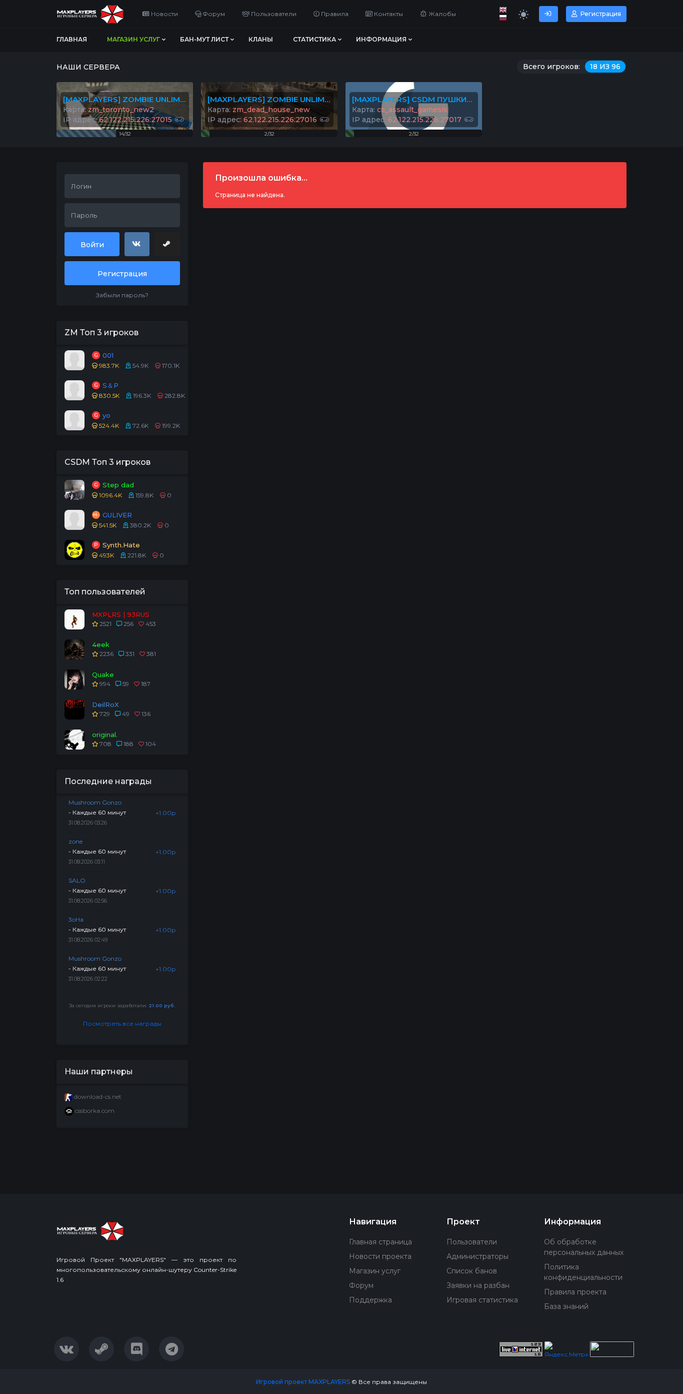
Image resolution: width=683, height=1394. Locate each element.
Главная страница (380, 1241)
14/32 (125, 134)
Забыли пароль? (122, 295)
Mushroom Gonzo (95, 802)
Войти (92, 244)
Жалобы (441, 14)
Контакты (387, 14)
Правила (334, 14)
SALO (77, 880)
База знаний (566, 1306)
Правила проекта (575, 1291)
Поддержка (370, 1299)
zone (75, 841)
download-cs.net (98, 1096)
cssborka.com (94, 1110)
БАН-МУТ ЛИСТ (204, 39)
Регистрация (600, 14)
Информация (381, 39)
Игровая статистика (482, 1299)
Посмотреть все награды (122, 1023)
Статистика (314, 39)
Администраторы (477, 1256)
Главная (71, 39)
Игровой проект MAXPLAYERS (303, 1381)
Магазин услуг (374, 1270)
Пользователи (273, 14)
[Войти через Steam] (167, 244)
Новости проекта (380, 1256)
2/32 (269, 134)
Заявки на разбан (478, 1285)
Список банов (471, 1270)
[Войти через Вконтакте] (137, 244)
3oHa (76, 919)
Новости (164, 14)
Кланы (260, 39)
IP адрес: (117, 119)
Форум (213, 14)
